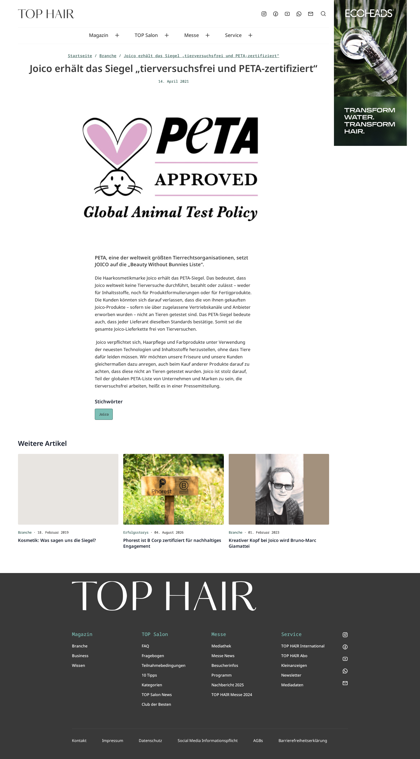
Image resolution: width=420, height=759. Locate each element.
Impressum (112, 740)
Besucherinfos (224, 665)
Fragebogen (153, 655)
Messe (191, 35)
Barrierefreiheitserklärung (303, 740)
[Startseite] (46, 13)
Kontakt (79, 740)
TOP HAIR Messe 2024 (231, 694)
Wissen (78, 665)
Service (233, 35)
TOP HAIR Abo (294, 655)
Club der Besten (156, 704)
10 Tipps (149, 675)
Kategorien (152, 685)
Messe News (223, 655)
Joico (104, 414)
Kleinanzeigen (294, 665)
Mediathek (221, 646)
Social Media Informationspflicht (208, 740)
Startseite (80, 55)
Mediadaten (292, 685)
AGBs (258, 740)
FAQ (145, 646)
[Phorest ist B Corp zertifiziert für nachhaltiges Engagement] (173, 489)
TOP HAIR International (302, 646)
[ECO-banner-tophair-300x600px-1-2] (370, 73)
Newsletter (291, 675)
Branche (107, 55)
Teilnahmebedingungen (163, 665)
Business (80, 655)
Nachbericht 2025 (227, 685)
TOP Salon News (157, 694)
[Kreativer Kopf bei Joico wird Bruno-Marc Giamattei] (279, 489)
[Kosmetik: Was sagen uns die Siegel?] (68, 489)
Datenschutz (150, 740)
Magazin (98, 35)
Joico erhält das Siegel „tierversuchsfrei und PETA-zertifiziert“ (201, 55)
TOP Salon (146, 35)
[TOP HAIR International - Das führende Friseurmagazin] (164, 596)
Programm (221, 675)
